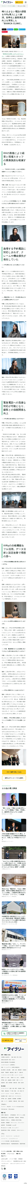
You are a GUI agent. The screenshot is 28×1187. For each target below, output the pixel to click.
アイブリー (3, 1106)
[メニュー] (25, 2)
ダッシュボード (15, 1127)
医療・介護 (14, 1069)
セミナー (3, 1136)
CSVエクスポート (20, 1130)
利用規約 (20, 1159)
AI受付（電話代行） (5, 1115)
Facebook (11, 29)
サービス (12, 1093)
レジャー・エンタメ (19, 1075)
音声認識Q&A (13, 1115)
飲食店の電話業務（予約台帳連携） (8, 1062)
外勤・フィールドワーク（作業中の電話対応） (10, 1067)
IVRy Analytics (11, 1109)
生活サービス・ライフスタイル (15, 1096)
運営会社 (3, 1166)
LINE (16, 29)
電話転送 (17, 1117)
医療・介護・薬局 (13, 1088)
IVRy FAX (9, 1106)
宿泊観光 (24, 1069)
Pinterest (5, 31)
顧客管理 (3, 1125)
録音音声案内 (11, 1117)
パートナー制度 (13, 1159)
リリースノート (4, 1138)
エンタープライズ (4, 1088)
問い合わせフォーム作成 (6, 1127)
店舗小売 (21, 1072)
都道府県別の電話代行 (5, 1143)
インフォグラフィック (13, 1138)
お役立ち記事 (4, 1159)
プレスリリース (9, 1136)
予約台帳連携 (8, 1125)
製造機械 (14, 1098)
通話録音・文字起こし (5, 1120)
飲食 (23, 1088)
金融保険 (9, 1080)
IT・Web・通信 (13, 1091)
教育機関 (19, 1098)
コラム (2, 1133)
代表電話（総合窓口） (5, 1057)
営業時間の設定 (4, 1117)
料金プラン (3, 1156)
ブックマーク (22, 29)
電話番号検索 (22, 1143)
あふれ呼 (14, 1125)
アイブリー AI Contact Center (18, 1106)
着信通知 (3, 1122)
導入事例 (3, 1086)
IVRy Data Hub (4, 1109)
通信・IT (16, 1072)
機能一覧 (3, 1112)
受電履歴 (8, 1122)
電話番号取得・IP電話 (5, 1130)
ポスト (5, 29)
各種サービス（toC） (15, 1077)
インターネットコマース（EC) (7, 1075)
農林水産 (15, 1082)
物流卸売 (3, 1082)
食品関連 (22, 1077)
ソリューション (10, 1153)
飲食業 (2, 1072)
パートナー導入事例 (5, 1141)
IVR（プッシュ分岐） (21, 1115)
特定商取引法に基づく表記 (19, 1161)
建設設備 (11, 1072)
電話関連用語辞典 (15, 1143)
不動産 (2, 1091)
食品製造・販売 (4, 1096)
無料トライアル (19, 2)
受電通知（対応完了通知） (16, 1120)
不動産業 (7, 1072)
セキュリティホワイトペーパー (17, 1163)
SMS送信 (22, 1117)
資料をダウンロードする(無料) (14, 778)
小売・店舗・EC (20, 1091)
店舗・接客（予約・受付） (16, 1057)
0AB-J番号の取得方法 (14, 1141)
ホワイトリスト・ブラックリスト (17, 1122)
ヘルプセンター (16, 1136)
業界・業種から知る (6, 1054)
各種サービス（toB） (5, 1077)
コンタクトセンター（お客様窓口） (8, 1064)
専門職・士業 (4, 1080)
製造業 (14, 1080)
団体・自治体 (21, 1082)
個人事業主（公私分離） (6, 1069)
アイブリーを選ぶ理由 (6, 1151)
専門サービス (18, 1093)
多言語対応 (13, 1130)
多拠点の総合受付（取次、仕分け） (8, 1059)
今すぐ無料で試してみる (14, 772)
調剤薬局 (20, 1069)
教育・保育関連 (9, 1082)
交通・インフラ (19, 1080)
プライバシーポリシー (6, 1161)
